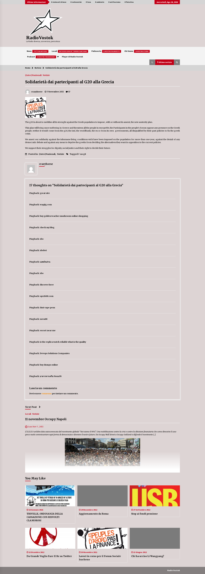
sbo (42, 239)
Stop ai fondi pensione (144, 513)
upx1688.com (46, 296)
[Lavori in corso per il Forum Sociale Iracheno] (102, 538)
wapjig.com (46, 204)
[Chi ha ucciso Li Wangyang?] (155, 538)
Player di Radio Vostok (72, 56)
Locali (69, 51)
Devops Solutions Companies (55, 353)
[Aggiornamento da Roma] (102, 495)
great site (45, 193)
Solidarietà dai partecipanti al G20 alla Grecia (69, 81)
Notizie (46, 75)
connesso (46, 393)
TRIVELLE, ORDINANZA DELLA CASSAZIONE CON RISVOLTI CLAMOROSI (45, 517)
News (37, 51)
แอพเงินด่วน (45, 262)
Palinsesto (105, 51)
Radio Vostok (173, 570)
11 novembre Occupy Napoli (46, 419)
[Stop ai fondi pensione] (155, 495)
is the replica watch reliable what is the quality (63, 342)
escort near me (48, 330)
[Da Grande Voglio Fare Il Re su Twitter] (50, 538)
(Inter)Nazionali (33, 75)
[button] (152, 62)
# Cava (88, 2)
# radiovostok (76, 2)
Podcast (41, 56)
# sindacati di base (58, 2)
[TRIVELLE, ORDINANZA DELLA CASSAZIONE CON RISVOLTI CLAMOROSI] (50, 495)
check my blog (47, 227)
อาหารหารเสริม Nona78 (50, 376)
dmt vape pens (47, 307)
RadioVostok (39, 37)
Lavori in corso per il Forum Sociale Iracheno (100, 558)
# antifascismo (114, 2)
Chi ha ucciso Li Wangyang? (147, 556)
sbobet (43, 250)
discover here (47, 284)
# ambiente (99, 2)
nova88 (43, 319)
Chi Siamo (136, 51)
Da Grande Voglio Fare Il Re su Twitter (49, 556)
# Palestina (129, 2)
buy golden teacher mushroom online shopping (64, 216)
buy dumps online (49, 365)
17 (69, 91)
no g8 (83, 154)
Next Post (31, 407)
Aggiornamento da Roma (93, 513)
